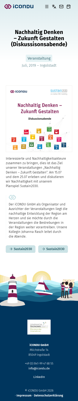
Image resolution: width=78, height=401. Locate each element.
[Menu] (46, 6)
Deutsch (54, 6)
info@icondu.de (39, 368)
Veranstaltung (39, 58)
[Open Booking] (68, 6)
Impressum (24, 395)
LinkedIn (39, 377)
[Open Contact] (61, 6)
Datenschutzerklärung (48, 395)
